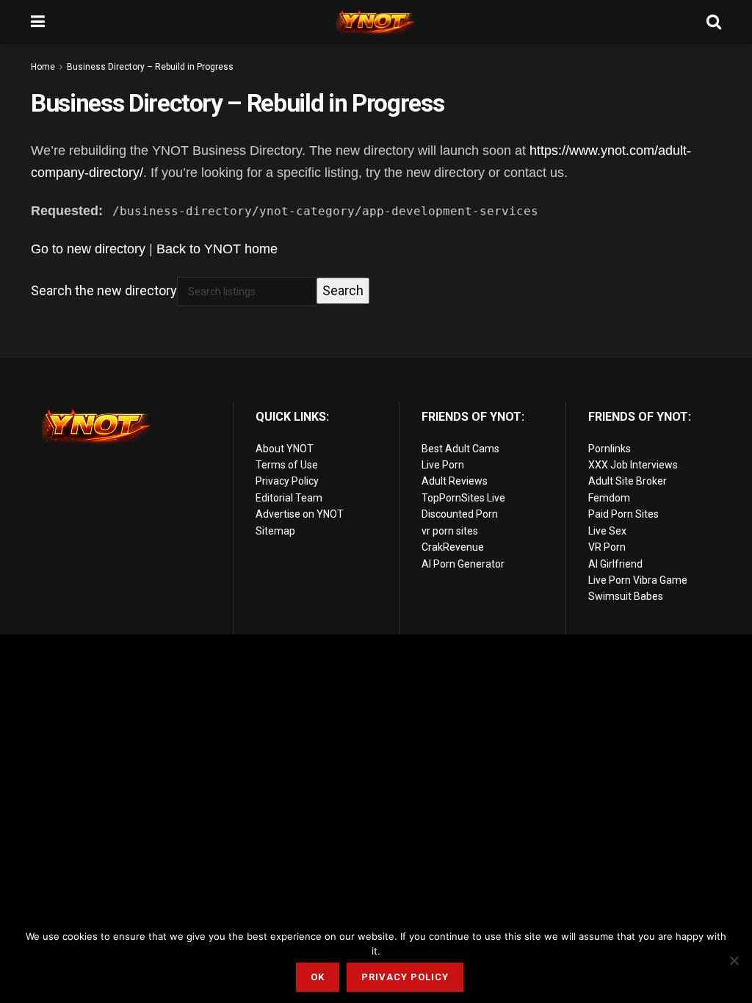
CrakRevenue (453, 547)
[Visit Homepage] (376, 22)
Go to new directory (88, 249)
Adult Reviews (455, 481)
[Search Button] (713, 22)
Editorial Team (289, 498)
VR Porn (607, 547)
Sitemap (275, 531)
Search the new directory (104, 290)
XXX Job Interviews (633, 465)
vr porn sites (450, 531)
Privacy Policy (287, 481)
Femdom (609, 498)
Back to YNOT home (217, 249)
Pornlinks (609, 449)
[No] (733, 960)
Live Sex (607, 531)
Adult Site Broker (627, 481)
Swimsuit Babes (625, 596)
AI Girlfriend (615, 564)
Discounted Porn (460, 514)
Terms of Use (287, 465)
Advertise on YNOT (300, 514)
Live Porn (443, 465)
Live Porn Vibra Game (637, 580)
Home (43, 67)
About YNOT (285, 449)
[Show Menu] (38, 22)
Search (343, 290)
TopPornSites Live (463, 498)
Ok (318, 976)
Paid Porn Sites (623, 514)
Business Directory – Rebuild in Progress (150, 67)
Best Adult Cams (460, 449)
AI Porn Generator (463, 564)
